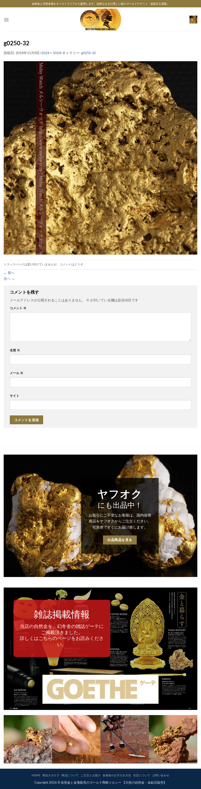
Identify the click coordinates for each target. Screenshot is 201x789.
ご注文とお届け (90, 775)
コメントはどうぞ (71, 264)
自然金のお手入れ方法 (117, 775)
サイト (14, 396)
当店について (141, 775)
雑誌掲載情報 (62, 614)
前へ (9, 273)
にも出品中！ (120, 505)
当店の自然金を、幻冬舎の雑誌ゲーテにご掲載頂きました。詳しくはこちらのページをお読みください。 (62, 635)
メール (16, 373)
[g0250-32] (100, 157)
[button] (6, 19)
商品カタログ (50, 775)
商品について (70, 775)
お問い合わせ (160, 775)
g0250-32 (88, 53)
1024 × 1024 (51, 53)
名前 (15, 350)
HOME (36, 775)
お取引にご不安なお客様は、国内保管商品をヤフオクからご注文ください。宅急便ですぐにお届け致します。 (120, 521)
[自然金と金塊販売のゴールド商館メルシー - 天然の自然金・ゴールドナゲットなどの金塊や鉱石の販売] (100, 20)
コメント (18, 308)
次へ (9, 278)
